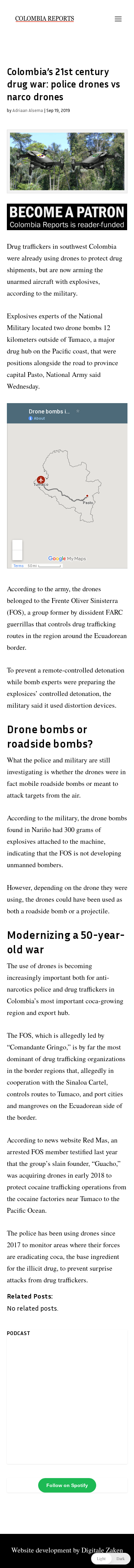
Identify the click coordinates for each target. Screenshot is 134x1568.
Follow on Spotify (67, 1485)
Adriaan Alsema (27, 110)
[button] (111, 1559)
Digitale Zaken (102, 1550)
